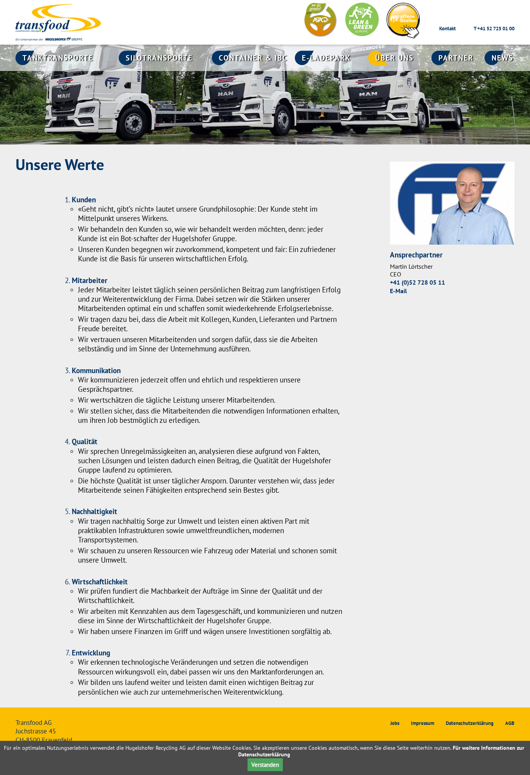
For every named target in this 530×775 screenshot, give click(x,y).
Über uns (394, 58)
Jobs (394, 723)
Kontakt (447, 28)
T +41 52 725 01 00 (494, 28)
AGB (509, 723)
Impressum (422, 723)
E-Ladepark (326, 58)
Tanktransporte (58, 58)
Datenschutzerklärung (470, 723)
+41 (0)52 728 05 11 (417, 282)
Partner (455, 58)
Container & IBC (253, 58)
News (502, 58)
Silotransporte (159, 58)
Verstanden (265, 764)
